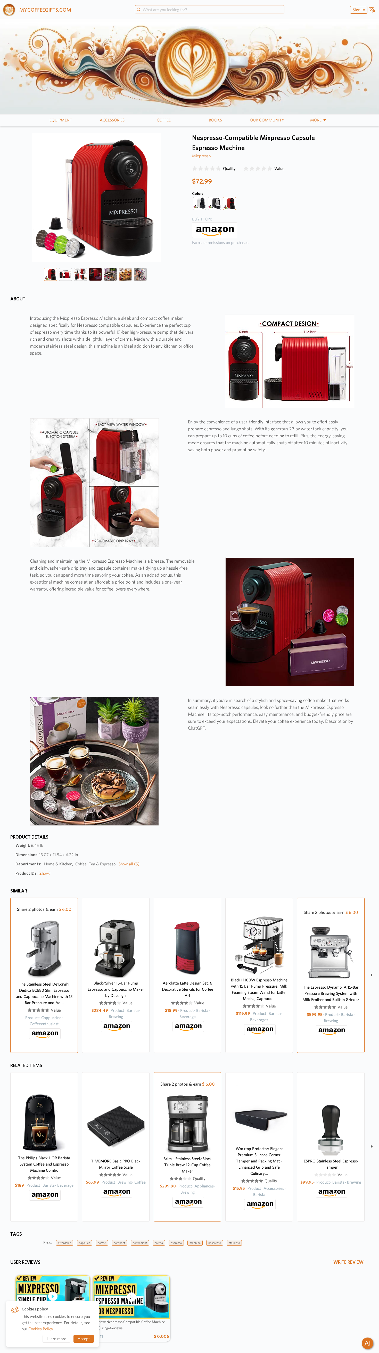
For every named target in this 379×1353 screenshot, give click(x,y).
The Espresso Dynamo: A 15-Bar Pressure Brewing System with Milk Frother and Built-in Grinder (330, 993)
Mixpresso (201, 156)
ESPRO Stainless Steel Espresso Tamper (331, 1164)
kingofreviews (112, 1328)
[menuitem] (358, 10)
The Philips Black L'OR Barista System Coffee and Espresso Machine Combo (44, 1164)
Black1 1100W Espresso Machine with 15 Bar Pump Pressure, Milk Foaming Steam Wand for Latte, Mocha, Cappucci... (259, 989)
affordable (64, 1243)
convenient (140, 1243)
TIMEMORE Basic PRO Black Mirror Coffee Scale (116, 1164)
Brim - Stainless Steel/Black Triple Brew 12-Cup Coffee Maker (187, 1165)
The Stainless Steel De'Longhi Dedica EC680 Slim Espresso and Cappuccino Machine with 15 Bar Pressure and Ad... (44, 993)
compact (119, 1243)
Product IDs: (33, 873)
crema (159, 1243)
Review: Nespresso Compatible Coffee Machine (129, 1321)
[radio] (194, 168)
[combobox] (209, 10)
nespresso (214, 1243)
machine (195, 1243)
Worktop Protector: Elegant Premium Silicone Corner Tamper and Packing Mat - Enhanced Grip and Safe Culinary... (259, 1161)
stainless (234, 1243)
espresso (176, 1243)
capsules (84, 1243)
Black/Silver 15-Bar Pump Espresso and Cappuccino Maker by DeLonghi (116, 989)
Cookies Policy (40, 1329)
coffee (102, 1243)
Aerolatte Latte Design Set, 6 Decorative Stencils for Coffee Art (187, 989)
